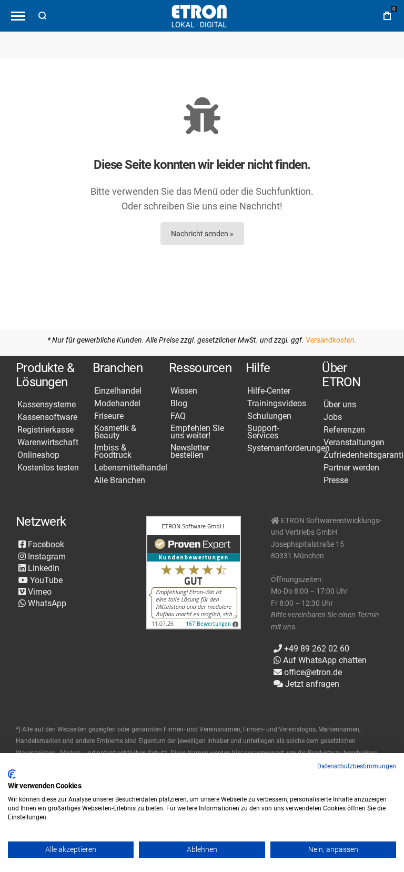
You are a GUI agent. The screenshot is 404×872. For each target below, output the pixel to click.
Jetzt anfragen (311, 684)
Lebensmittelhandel (130, 468)
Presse (336, 480)
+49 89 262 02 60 (315, 649)
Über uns (340, 404)
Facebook (45, 544)
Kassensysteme (46, 404)
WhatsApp (46, 603)
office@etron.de (312, 672)
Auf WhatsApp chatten (324, 660)
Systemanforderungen (288, 448)
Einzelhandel (118, 391)
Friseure (109, 416)
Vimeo (39, 592)
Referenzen (344, 430)
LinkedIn (42, 568)
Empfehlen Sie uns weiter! (197, 432)
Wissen (183, 391)
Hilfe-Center (268, 391)
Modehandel (117, 403)
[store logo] (199, 16)
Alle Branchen (119, 480)
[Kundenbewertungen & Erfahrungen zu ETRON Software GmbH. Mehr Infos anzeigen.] (194, 573)
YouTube (45, 580)
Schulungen (269, 416)
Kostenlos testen (48, 468)
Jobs (333, 417)
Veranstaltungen (354, 442)
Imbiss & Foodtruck (113, 451)
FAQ (178, 416)
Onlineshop (38, 455)
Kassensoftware (47, 417)
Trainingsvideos (276, 403)
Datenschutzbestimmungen (356, 766)
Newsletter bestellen (189, 451)
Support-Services (263, 432)
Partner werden (351, 468)
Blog (178, 403)
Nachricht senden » (202, 233)
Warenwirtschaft (47, 442)
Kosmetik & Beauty (115, 432)
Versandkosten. (331, 340)
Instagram (46, 557)
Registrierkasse (45, 430)
